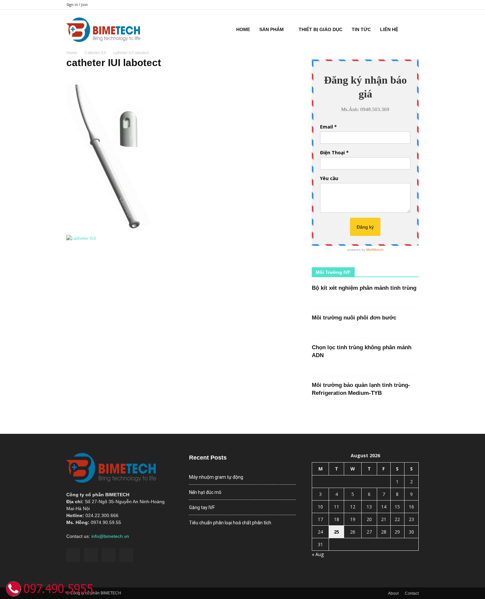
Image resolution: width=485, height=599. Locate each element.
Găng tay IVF (202, 507)
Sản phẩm (271, 29)
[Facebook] (381, 4)
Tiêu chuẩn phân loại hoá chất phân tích (230, 522)
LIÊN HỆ (389, 29)
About (393, 593)
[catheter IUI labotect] (125, 228)
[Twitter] (403, 4)
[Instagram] (392, 4)
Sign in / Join (77, 4)
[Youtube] (414, 4)
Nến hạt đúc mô (205, 492)
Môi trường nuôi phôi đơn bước (354, 318)
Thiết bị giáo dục (320, 29)
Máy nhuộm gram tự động (216, 477)
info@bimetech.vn (110, 536)
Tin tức (361, 29)
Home (243, 29)
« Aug (318, 554)
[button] (411, 29)
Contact (412, 593)
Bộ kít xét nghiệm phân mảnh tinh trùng (364, 288)
